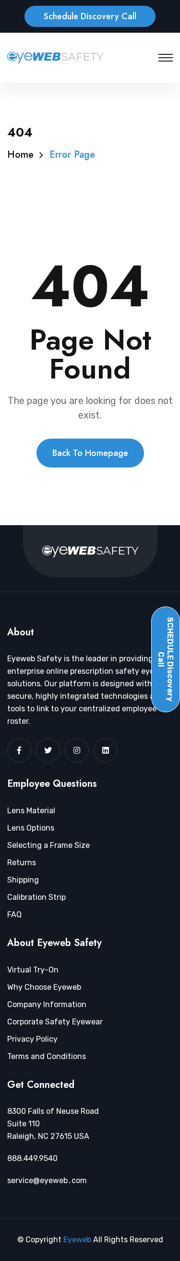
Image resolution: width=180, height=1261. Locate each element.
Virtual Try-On (33, 969)
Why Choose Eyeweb (44, 987)
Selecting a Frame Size (48, 845)
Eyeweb (78, 1239)
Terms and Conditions (46, 1056)
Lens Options (30, 827)
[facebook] (19, 750)
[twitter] (48, 750)
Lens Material (31, 810)
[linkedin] (106, 750)
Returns (21, 862)
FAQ (14, 914)
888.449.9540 (32, 1158)
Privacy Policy (32, 1039)
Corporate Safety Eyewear (55, 1021)
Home (20, 155)
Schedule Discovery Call (90, 16)
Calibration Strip (36, 897)
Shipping (23, 879)
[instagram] (77, 750)
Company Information (46, 1004)
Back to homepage (90, 453)
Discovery (165, 659)
